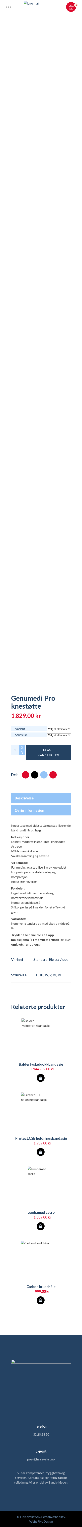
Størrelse (21, 735)
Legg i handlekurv (49, 752)
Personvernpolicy (53, 1517)
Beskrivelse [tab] (24, 798)
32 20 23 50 (41, 1434)
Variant (20, 729)
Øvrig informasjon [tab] (29, 810)
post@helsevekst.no (41, 1459)
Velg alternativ (41, 1078)
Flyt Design (45, 1521)
